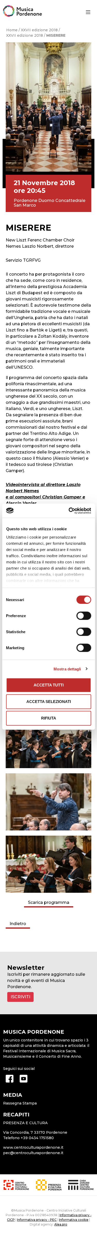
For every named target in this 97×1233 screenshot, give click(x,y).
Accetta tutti (49, 685)
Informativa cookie (73, 1220)
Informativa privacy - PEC (37, 1220)
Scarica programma (48, 902)
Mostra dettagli (67, 669)
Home (12, 30)
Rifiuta (48, 718)
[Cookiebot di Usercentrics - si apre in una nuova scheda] (69, 510)
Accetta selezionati (48, 701)
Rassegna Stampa (20, 1103)
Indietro (18, 923)
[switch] (83, 616)
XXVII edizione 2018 (39, 30)
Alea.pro (60, 1224)
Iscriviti (20, 996)
